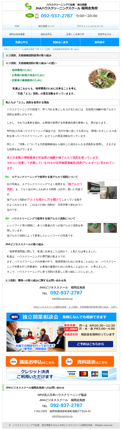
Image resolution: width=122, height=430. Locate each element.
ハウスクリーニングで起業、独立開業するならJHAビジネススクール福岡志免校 (53, 425)
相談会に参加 (60, 42)
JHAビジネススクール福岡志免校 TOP (21, 49)
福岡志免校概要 (17, 34)
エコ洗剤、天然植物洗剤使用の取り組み (60, 49)
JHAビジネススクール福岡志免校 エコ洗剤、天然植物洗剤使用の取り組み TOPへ (75, 307)
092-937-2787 (66, 293)
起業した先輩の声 (75, 34)
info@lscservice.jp (62, 298)
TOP (17, 26)
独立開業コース (46, 26)
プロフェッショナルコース (90, 26)
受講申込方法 (104, 34)
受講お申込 (21, 42)
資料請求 (100, 42)
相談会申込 (46, 34)
